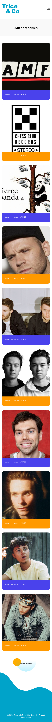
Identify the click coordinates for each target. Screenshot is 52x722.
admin (7, 95)
